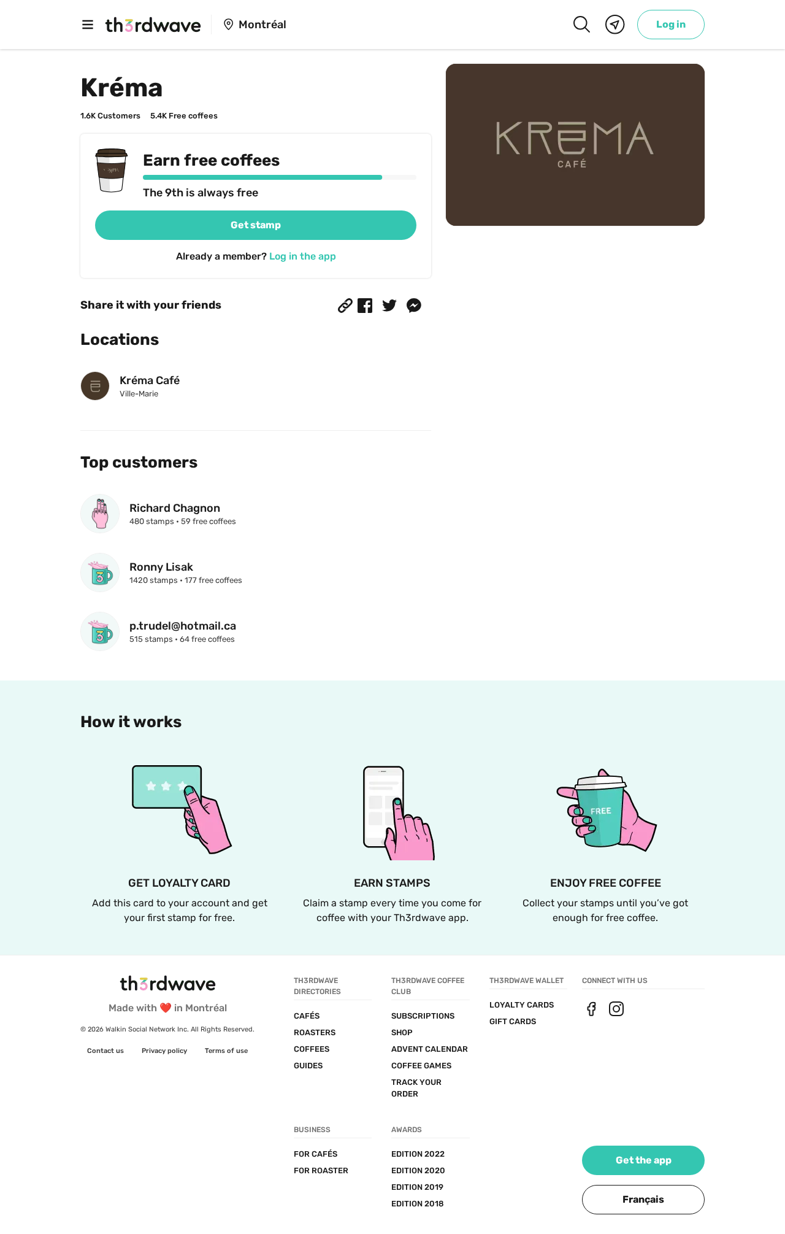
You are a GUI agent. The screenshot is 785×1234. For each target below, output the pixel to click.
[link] (671, 24)
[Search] (581, 24)
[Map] (615, 24)
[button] (345, 305)
